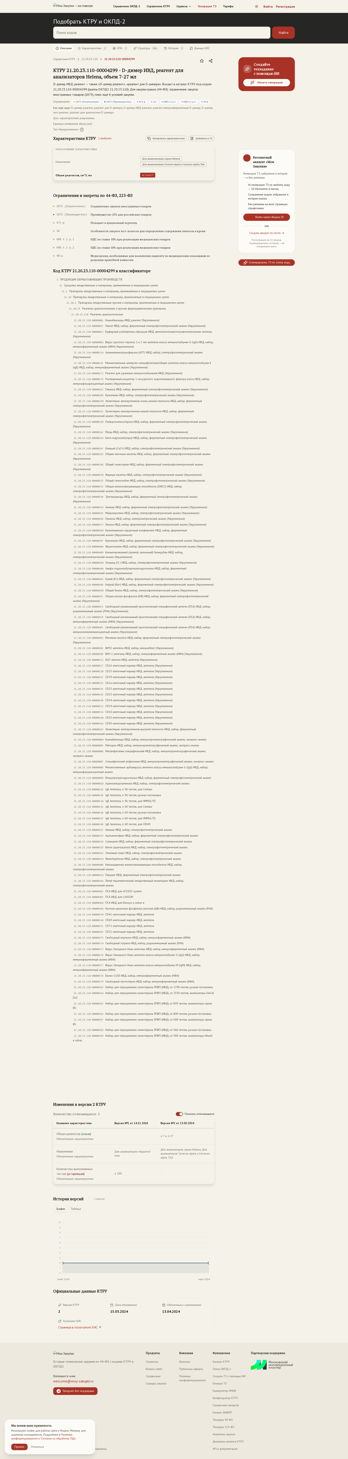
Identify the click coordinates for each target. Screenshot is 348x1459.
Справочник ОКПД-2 (126, 6)
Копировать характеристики (169, 138)
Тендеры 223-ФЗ (223, 1427)
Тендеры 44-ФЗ (223, 1420)
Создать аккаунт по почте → (266, 233)
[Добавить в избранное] (201, 60)
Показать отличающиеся (199, 1114)
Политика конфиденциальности (192, 1378)
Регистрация (285, 6)
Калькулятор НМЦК (224, 1391)
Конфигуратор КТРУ (225, 1398)
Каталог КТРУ (221, 1361)
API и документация (225, 1449)
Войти (268, 6)
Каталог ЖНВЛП (222, 1412)
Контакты (184, 1361)
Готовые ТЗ (220, 1383)
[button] (129, 73)
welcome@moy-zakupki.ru (73, 1381)
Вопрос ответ (154, 1369)
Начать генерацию (270, 82)
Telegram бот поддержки (78, 1391)
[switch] (179, 1114)
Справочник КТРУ (158, 6)
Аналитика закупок (224, 1434)
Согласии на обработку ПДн (58, 1438)
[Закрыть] (288, 156)
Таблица (76, 1209)
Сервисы (181, 6)
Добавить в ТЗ (204, 138)
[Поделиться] (210, 60)
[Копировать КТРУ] (211, 74)
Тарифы (228, 6)
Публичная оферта (191, 1369)
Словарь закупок (156, 1383)
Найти (283, 32)
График (60, 1209)
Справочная (153, 1376)
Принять (19, 1447)
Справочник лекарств (226, 1405)
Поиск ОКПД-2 (222, 1369)
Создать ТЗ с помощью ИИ (229, 1376)
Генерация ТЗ (207, 6)
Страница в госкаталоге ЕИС (77, 1327)
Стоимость (152, 1361)
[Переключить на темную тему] (256, 6)
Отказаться (37, 1447)
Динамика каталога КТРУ (228, 1441)
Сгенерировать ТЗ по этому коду (269, 262)
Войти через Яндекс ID (269, 217)
